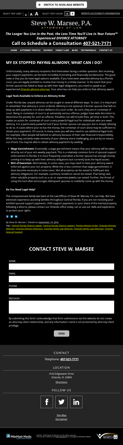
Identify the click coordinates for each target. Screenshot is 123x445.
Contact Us (105, 50)
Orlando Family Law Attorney (58, 228)
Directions (61, 382)
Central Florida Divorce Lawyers (59, 225)
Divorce (48, 50)
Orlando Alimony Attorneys (29, 228)
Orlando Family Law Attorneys (89, 228)
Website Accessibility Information (100, 13)
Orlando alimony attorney (35, 89)
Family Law (62, 50)
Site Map (61, 415)
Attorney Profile (30, 50)
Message (14, 298)
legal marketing (61, 437)
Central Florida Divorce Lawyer (27, 225)
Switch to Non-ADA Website (64, 4)
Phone (13, 286)
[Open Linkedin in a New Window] (76, 402)
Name (12, 261)
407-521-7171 (97, 43)
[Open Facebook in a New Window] (47, 402)
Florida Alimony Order (87, 225)
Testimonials (88, 50)
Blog (75, 50)
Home (14, 50)
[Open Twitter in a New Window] (61, 402)
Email (12, 273)
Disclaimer (62, 419)
